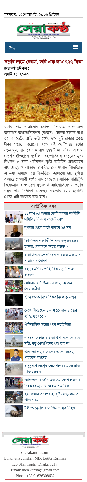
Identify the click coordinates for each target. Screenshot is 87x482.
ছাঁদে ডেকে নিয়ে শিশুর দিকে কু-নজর (50, 297)
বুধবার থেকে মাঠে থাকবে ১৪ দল (47, 227)
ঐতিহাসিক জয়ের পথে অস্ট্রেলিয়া (47, 324)
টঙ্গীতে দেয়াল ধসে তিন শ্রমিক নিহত (49, 408)
